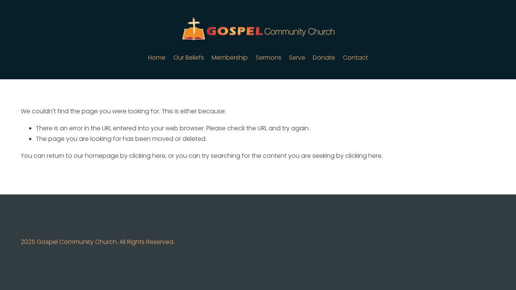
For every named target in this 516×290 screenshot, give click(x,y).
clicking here (147, 155)
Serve (297, 57)
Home (156, 57)
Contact (355, 57)
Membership (230, 57)
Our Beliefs (188, 57)
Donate (324, 57)
